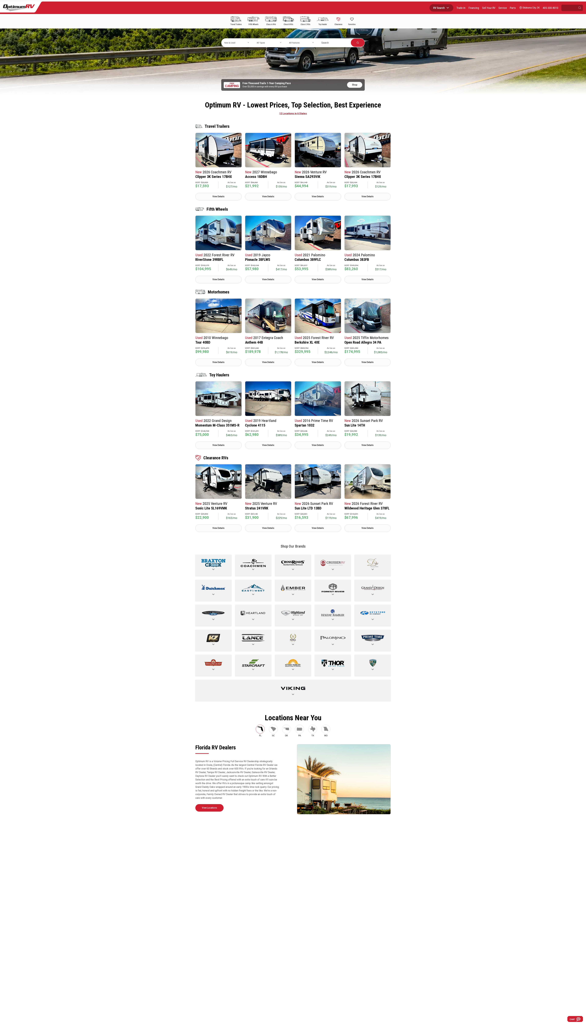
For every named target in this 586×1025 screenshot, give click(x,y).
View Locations (209, 808)
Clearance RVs (215, 457)
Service (502, 7)
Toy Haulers (219, 374)
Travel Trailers (217, 126)
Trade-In (460, 7)
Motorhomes (218, 292)
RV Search (439, 7)
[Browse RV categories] (448, 8)
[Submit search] (579, 8)
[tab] (260, 731)
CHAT (572, 1019)
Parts (513, 7)
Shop (354, 85)
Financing (473, 7)
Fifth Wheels (217, 209)
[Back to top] (6, 1019)
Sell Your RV (488, 7)
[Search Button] (358, 43)
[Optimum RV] (19, 7)
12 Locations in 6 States (293, 113)
